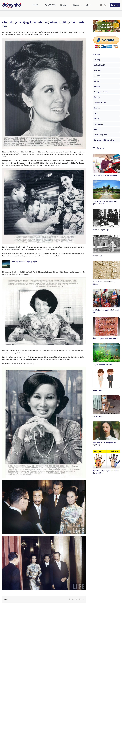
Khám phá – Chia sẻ (101, 92)
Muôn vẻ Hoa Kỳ (99, 65)
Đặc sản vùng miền (100, 135)
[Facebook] (69, 599)
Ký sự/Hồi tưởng (50, 5)
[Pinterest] (79, 599)
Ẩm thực (97, 97)
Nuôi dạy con (98, 124)
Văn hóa (97, 81)
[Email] (83, 599)
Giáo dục (97, 108)
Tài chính (97, 76)
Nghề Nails (97, 70)
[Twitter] (73, 599)
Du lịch (96, 113)
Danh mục (114, 5)
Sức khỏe (97, 86)
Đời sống (97, 60)
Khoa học (97, 119)
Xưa (95, 129)
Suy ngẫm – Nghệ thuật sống (104, 140)
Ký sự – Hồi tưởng (100, 103)
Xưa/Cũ (35, 5)
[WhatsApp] (76, 599)
